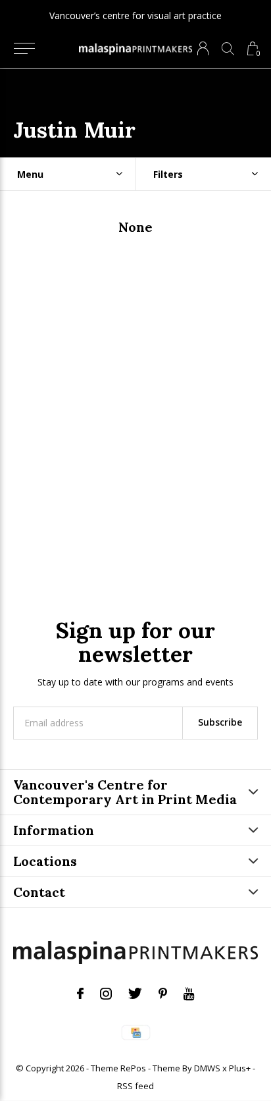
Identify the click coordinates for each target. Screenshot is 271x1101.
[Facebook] (80, 994)
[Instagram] (106, 994)
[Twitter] (135, 994)
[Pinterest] (163, 994)
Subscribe (220, 722)
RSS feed (135, 1086)
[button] (24, 49)
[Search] (228, 48)
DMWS (207, 1068)
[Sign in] (203, 48)
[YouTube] (189, 994)
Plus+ (240, 1068)
